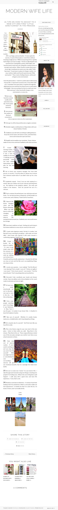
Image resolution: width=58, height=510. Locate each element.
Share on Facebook (14, 438)
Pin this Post (21, 442)
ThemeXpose (15, 508)
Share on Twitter (28, 438)
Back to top (50, 508)
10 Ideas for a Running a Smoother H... (18, 478)
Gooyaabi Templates (29, 508)
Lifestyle (22, 445)
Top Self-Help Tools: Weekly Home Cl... (30, 478)
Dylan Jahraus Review (43, 26)
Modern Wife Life (29, 11)
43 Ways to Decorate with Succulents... (7, 478)
